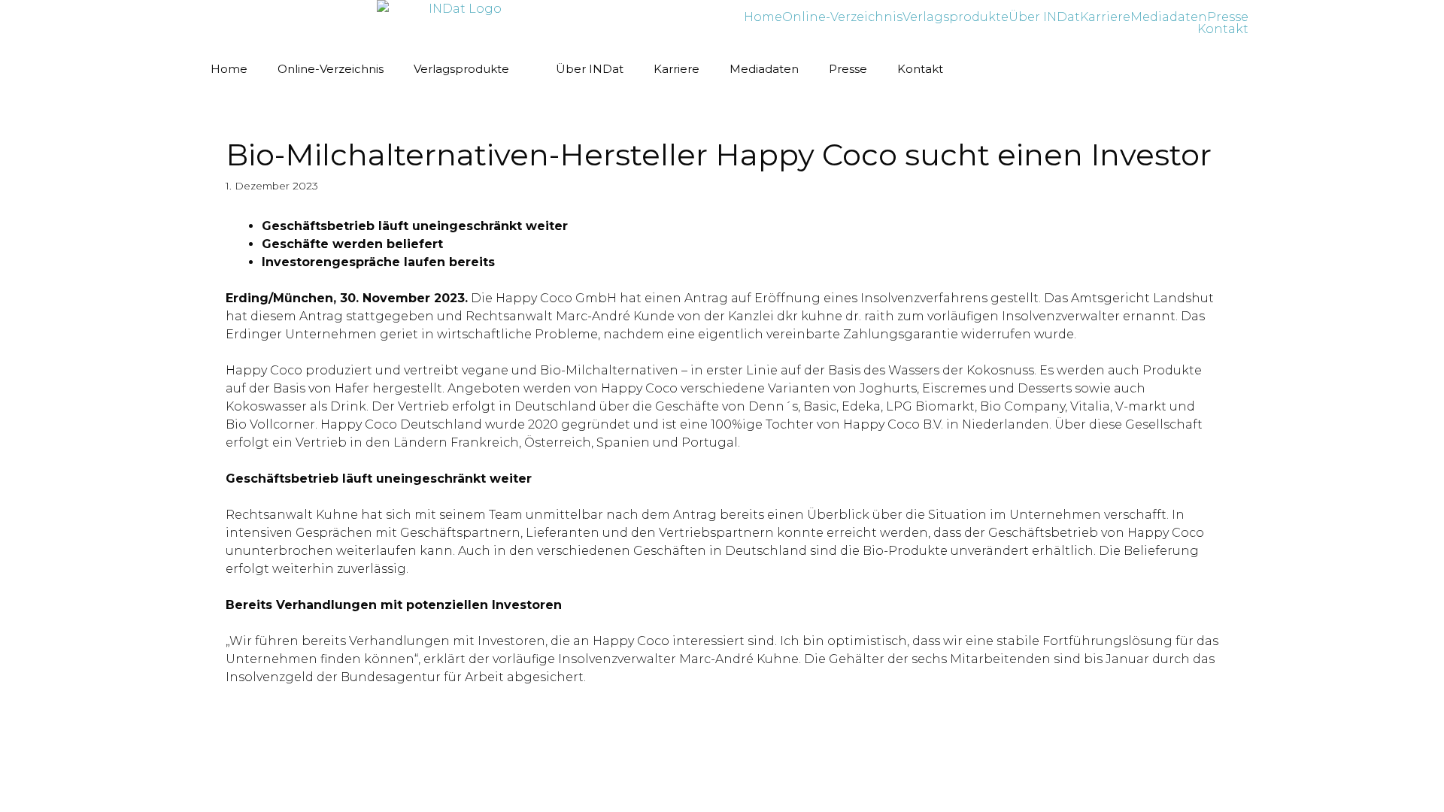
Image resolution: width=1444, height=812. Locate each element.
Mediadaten (1168, 17)
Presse (1227, 17)
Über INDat (1044, 17)
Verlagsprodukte (955, 17)
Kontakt (1222, 29)
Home (763, 17)
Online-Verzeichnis (842, 17)
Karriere (1105, 17)
